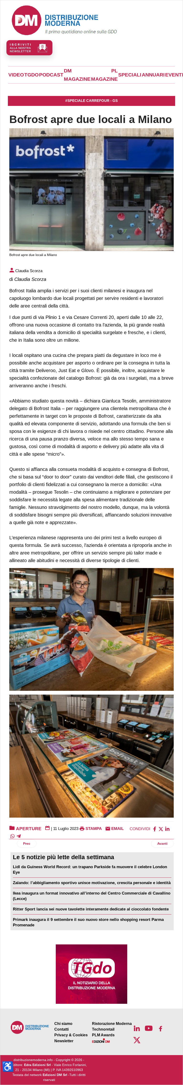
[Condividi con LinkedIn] (167, 828)
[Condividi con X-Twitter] (160, 828)
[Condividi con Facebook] (154, 828)
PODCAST (51, 75)
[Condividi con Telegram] (18, 836)
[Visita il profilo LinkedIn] (137, 1028)
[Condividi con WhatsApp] (12, 836)
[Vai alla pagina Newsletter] (29, 47)
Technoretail (103, 1029)
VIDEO (16, 75)
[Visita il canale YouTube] (148, 1028)
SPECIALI (129, 75)
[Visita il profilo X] (137, 1040)
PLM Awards (103, 1035)
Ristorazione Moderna (112, 1024)
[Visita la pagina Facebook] (160, 1028)
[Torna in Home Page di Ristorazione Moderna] (30, 1027)
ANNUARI (153, 75)
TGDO (31, 75)
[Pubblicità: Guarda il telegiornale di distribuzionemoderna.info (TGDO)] (91, 974)
